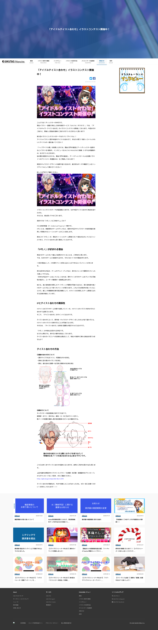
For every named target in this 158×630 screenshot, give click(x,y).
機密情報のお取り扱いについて (24, 519)
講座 (80, 596)
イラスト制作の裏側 (85, 599)
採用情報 (23, 623)
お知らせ (17, 515)
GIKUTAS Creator (51, 602)
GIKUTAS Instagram (119, 599)
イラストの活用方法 (85, 605)
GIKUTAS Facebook (118, 602)
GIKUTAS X (116, 596)
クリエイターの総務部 (85, 608)
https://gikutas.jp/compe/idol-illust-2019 (50, 479)
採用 (80, 614)
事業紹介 (48, 605)
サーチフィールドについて (21, 599)
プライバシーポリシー (52, 623)
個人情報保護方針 (66, 623)
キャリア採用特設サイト (36, 623)
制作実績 (15, 605)
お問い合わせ (17, 608)
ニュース (15, 602)
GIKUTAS (48, 596)
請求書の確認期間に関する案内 (91, 519)
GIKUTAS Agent (50, 599)
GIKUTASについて (18, 596)
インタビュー (83, 602)
